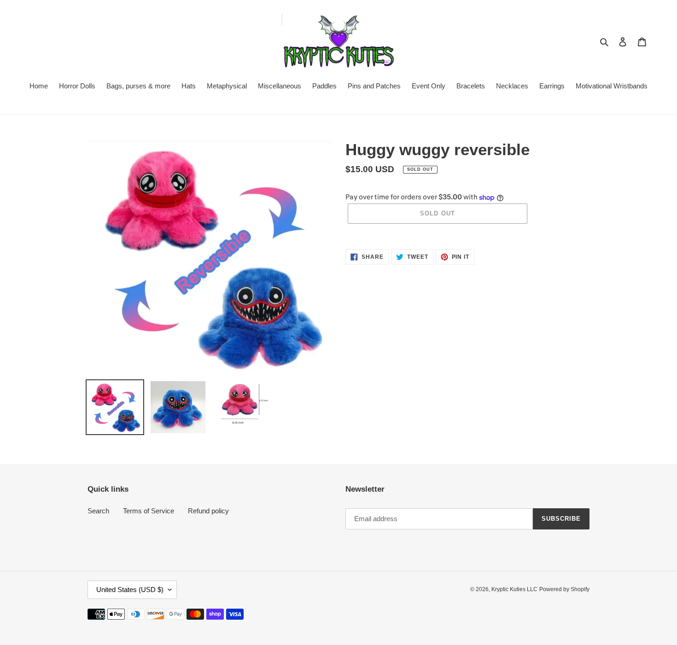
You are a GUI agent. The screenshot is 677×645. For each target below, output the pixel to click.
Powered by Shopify (564, 589)
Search (98, 511)
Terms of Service (148, 511)
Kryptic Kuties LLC (514, 589)
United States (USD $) (129, 589)
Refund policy (208, 511)
